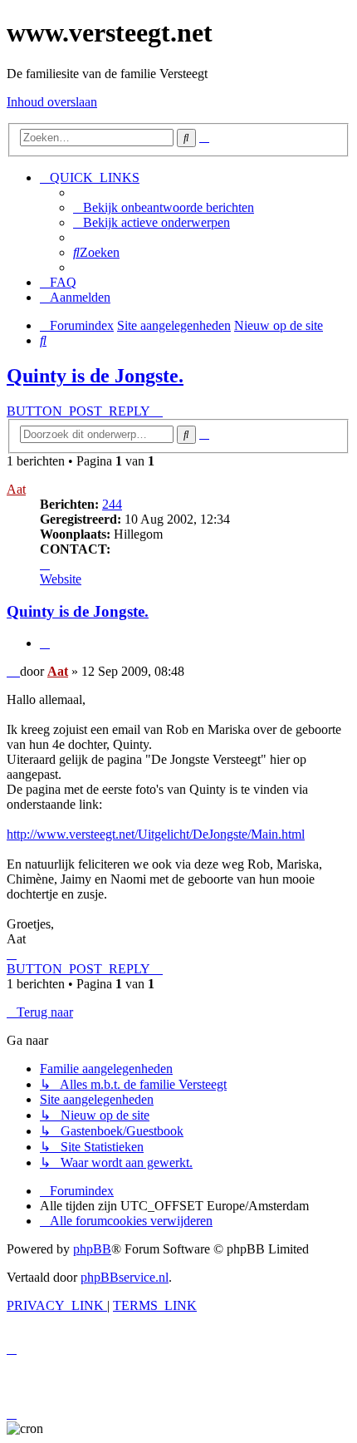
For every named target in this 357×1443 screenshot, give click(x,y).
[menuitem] (163, 207)
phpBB (92, 1249)
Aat (16, 489)
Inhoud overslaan (52, 102)
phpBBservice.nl (125, 1277)
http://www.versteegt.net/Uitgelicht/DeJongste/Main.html (156, 834)
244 (112, 504)
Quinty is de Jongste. (95, 376)
